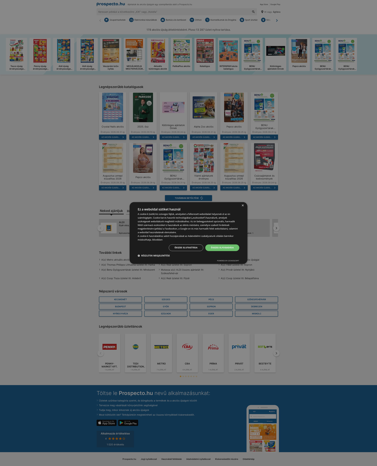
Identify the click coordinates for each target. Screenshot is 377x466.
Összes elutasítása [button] (186, 247)
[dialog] (188, 233)
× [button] (243, 205)
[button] (154, 255)
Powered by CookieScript (228, 261)
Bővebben (157, 239)
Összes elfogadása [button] (222, 247)
